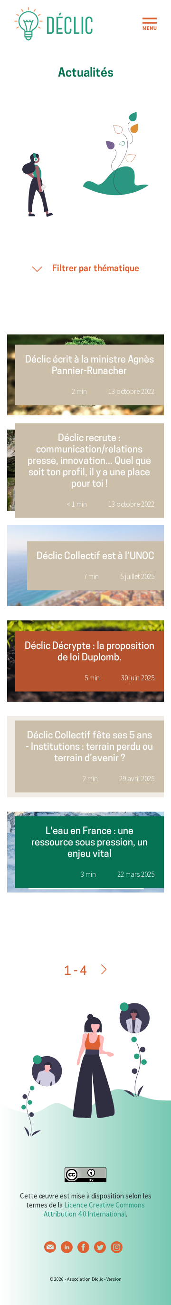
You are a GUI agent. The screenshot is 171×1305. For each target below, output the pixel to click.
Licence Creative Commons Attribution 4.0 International (94, 1209)
